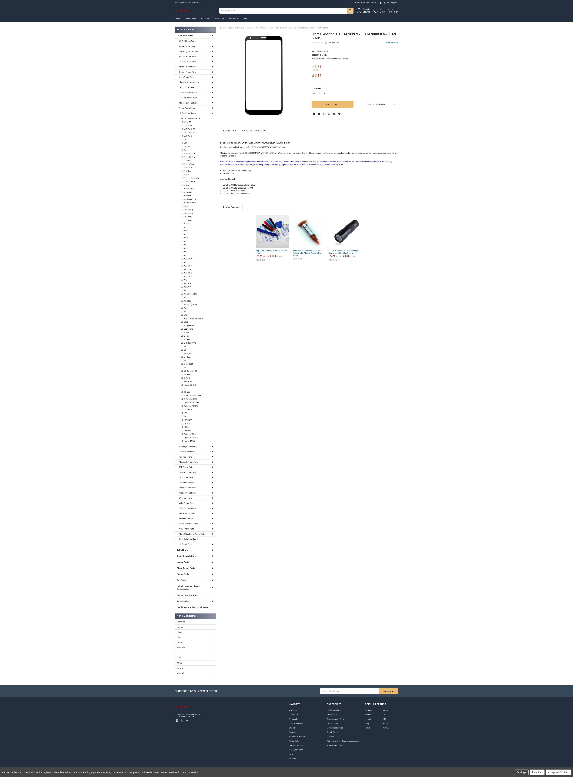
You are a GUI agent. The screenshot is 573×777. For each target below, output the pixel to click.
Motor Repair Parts (186, 568)
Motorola (181, 647)
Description (229, 131)
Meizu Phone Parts (187, 513)
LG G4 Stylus (186, 353)
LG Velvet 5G (186, 125)
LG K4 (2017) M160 (189, 304)
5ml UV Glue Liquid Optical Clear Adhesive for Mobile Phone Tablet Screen (307, 253)
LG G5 (183, 350)
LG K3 (183, 308)
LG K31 (184, 255)
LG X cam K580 (187, 189)
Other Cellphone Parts (188, 539)
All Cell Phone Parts (187, 41)
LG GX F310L (186, 339)
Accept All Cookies (558, 772)
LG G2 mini (185, 392)
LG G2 (183, 388)
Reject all (537, 772)
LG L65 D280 (186, 431)
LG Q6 (183, 150)
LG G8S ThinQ (187, 213)
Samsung (181, 622)
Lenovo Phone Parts (187, 472)
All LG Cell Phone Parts (190, 118)
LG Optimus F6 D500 (190, 402)
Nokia (179, 642)
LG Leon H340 (187, 329)
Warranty (205, 19)
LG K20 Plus (186, 269)
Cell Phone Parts (185, 35)
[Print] (324, 114)
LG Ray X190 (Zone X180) (192, 318)
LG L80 (184, 413)
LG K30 (184, 262)
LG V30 (184, 139)
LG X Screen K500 (188, 203)
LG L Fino (185, 427)
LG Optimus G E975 (189, 438)
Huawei (180, 627)
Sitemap (292, 758)
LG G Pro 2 (185, 378)
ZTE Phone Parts (186, 467)
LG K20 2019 (186, 266)
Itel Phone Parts (185, 457)
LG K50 (184, 241)
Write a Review (392, 42)
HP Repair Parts (185, 544)
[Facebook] (314, 114)
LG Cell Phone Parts (187, 113)
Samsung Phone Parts (188, 51)
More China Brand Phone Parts (192, 534)
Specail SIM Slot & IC (187, 595)
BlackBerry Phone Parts (189, 82)
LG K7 (183, 297)
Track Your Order (296, 723)
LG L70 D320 (186, 420)
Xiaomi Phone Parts (187, 67)
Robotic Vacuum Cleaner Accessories (189, 587)
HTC (179, 658)
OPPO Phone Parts (186, 482)
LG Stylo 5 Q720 (188, 157)
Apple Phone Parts (187, 46)
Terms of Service (296, 745)
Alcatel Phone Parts (187, 493)
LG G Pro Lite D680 (189, 399)
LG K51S (184, 231)
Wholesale (233, 19)
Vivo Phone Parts (186, 518)
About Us (293, 710)
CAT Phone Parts (186, 477)
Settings (521, 772)
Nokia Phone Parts (187, 108)
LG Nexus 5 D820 (188, 385)
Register (394, 2)
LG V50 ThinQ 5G (188, 132)
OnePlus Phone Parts (188, 92)
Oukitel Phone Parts (187, 508)
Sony (179, 637)
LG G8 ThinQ (186, 217)
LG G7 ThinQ (186, 220)
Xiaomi (180, 632)
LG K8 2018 (186, 283)
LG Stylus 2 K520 (188, 182)
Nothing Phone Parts (188, 446)
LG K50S (184, 238)
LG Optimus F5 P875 (189, 406)
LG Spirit (184, 322)
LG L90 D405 (186, 409)
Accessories (183, 601)
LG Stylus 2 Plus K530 (190, 178)
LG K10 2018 (186, 273)
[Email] (319, 114)
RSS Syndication (296, 750)
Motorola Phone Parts (188, 103)
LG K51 (184, 234)
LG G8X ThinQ (187, 210)
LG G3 (183, 367)
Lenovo (180, 668)
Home (177, 19)
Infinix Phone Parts (187, 452)
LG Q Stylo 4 (186, 160)
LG (178, 653)
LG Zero (184, 206)
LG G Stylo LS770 (188, 343)
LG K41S (184, 248)
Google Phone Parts (187, 72)
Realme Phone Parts (187, 488)
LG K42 (184, 245)
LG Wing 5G (186, 122)
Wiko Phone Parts (186, 503)
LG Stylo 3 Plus (187, 164)
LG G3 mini (185, 374)
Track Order (190, 19)
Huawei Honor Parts (187, 62)
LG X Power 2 (186, 196)
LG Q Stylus (186, 171)
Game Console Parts (186, 556)
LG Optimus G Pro (188, 434)
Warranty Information (254, 131)
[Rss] (187, 721)
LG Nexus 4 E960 (188, 441)
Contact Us (219, 19)
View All (180, 673)
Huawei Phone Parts (187, 56)
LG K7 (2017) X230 (189, 294)
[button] (376, 104)
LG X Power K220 (188, 199)
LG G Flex (185, 336)
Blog (245, 19)
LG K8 (183, 290)
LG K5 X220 (186, 301)
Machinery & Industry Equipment (192, 607)
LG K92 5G (185, 224)
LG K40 (184, 252)
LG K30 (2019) (187, 259)
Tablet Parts (182, 550)
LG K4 (183, 311)
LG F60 (184, 417)
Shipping (292, 728)
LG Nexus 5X (186, 381)
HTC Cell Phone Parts (188, 98)
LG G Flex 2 (186, 332)
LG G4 (183, 360)
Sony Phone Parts (186, 87)
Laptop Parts (183, 562)
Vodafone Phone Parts (188, 524)
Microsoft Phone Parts (188, 462)
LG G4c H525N (187, 364)
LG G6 (183, 346)
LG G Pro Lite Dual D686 (191, 395)
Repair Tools (183, 574)
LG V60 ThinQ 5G (188, 129)
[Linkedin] (334, 114)
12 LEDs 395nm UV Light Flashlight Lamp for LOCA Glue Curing (344, 251)
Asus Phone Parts (186, 77)
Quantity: (317, 88)
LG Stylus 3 (186, 175)
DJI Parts (181, 580)
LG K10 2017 (186, 276)
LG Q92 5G (185, 146)
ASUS (179, 663)
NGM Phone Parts (186, 529)
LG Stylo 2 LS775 (188, 167)
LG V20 (184, 143)
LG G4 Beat (186, 357)
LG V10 (184, 315)
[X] (329, 114)
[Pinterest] (339, 114)
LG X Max (185, 185)
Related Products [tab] (231, 207)
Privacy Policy (294, 741)
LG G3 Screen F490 (189, 371)
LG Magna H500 (188, 325)
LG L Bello (185, 424)
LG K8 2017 (186, 287)
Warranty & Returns (297, 737)
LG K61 (184, 227)
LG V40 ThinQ (186, 136)
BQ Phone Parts (185, 498)
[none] (263, 75)
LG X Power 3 (186, 192)
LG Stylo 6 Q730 (188, 153)
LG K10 (184, 280)
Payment (292, 732)
